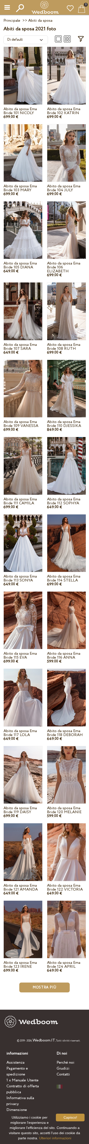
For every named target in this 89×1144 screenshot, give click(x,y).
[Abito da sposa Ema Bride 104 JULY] (66, 148)
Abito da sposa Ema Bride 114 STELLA (63, 578)
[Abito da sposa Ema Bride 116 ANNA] (66, 615)
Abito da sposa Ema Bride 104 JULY (63, 188)
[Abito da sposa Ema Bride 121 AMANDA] (23, 847)
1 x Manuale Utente (22, 1080)
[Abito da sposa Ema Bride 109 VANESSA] (23, 384)
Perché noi (65, 1062)
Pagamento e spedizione (17, 1071)
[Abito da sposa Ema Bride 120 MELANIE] (66, 770)
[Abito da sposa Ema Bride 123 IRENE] (23, 924)
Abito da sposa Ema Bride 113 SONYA (20, 578)
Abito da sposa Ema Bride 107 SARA (20, 347)
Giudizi (63, 1068)
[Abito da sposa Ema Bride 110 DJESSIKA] (66, 384)
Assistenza (15, 1062)
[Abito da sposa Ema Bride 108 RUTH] (66, 306)
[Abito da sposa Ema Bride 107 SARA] (23, 306)
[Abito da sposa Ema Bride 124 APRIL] (66, 924)
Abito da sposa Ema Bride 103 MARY (20, 188)
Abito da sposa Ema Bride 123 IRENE (20, 964)
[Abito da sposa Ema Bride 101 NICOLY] (23, 71)
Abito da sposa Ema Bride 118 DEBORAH (65, 733)
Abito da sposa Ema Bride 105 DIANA (20, 265)
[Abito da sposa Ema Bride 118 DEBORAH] (66, 692)
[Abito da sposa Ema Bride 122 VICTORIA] (66, 847)
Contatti (63, 1074)
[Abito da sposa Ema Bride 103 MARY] (23, 148)
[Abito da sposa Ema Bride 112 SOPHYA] (66, 461)
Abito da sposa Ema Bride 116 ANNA (63, 655)
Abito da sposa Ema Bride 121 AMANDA (20, 887)
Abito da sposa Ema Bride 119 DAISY (20, 810)
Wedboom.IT (44, 1040)
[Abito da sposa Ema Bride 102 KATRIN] (66, 71)
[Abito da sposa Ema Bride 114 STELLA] (66, 538)
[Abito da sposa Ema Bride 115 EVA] (23, 615)
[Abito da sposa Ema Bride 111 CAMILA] (23, 461)
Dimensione (16, 1110)
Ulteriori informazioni (55, 1138)
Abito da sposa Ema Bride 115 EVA (20, 655)
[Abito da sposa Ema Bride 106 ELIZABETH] (66, 225)
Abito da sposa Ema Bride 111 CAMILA (20, 501)
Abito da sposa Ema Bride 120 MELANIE (64, 810)
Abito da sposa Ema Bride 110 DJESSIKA (64, 424)
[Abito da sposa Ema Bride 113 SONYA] (23, 538)
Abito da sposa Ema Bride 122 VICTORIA (65, 887)
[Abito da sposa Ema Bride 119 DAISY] (23, 770)
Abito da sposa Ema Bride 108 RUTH (63, 347)
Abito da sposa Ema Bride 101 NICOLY (20, 111)
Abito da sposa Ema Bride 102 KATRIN (63, 111)
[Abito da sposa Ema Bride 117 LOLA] (23, 692)
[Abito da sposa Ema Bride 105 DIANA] (23, 225)
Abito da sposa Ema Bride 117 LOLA (20, 733)
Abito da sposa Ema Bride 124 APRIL (63, 964)
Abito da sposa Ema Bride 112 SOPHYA (63, 501)
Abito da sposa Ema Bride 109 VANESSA (20, 424)
